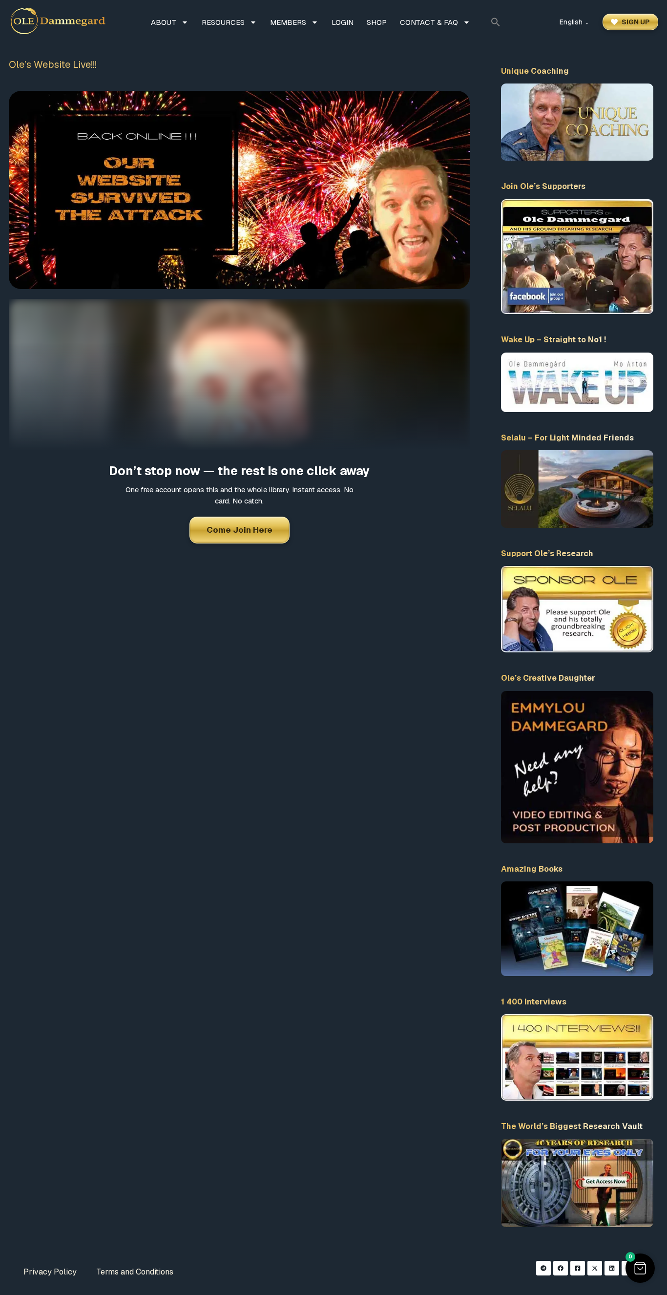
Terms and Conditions (134, 1272)
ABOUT (163, 22)
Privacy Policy (50, 1272)
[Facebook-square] (577, 1268)
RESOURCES (223, 22)
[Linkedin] (611, 1268)
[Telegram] (543, 1268)
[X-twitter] (594, 1268)
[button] (495, 22)
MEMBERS (288, 22)
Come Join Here (239, 529)
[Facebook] (560, 1268)
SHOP (377, 22)
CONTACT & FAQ (429, 22)
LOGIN (343, 22)
